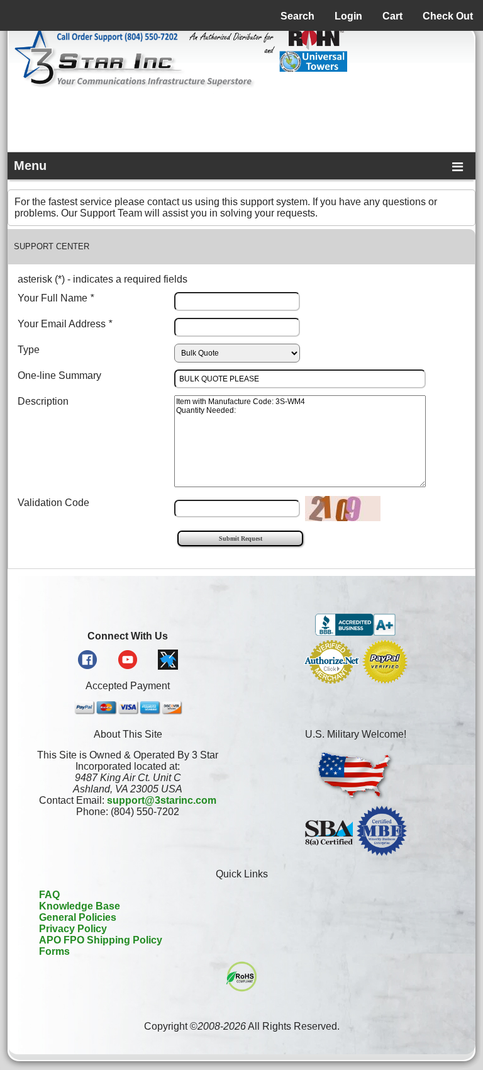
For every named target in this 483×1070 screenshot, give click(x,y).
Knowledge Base (79, 906)
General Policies (77, 917)
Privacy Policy (73, 928)
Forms (54, 951)
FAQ (49, 894)
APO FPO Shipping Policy (100, 940)
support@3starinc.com (161, 800)
